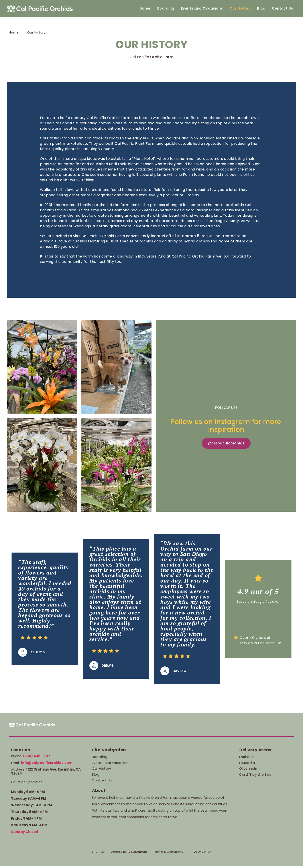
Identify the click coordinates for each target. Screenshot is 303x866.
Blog (261, 8)
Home (145, 8)
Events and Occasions (202, 8)
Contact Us (282, 8)
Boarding (165, 8)
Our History (240, 8)
